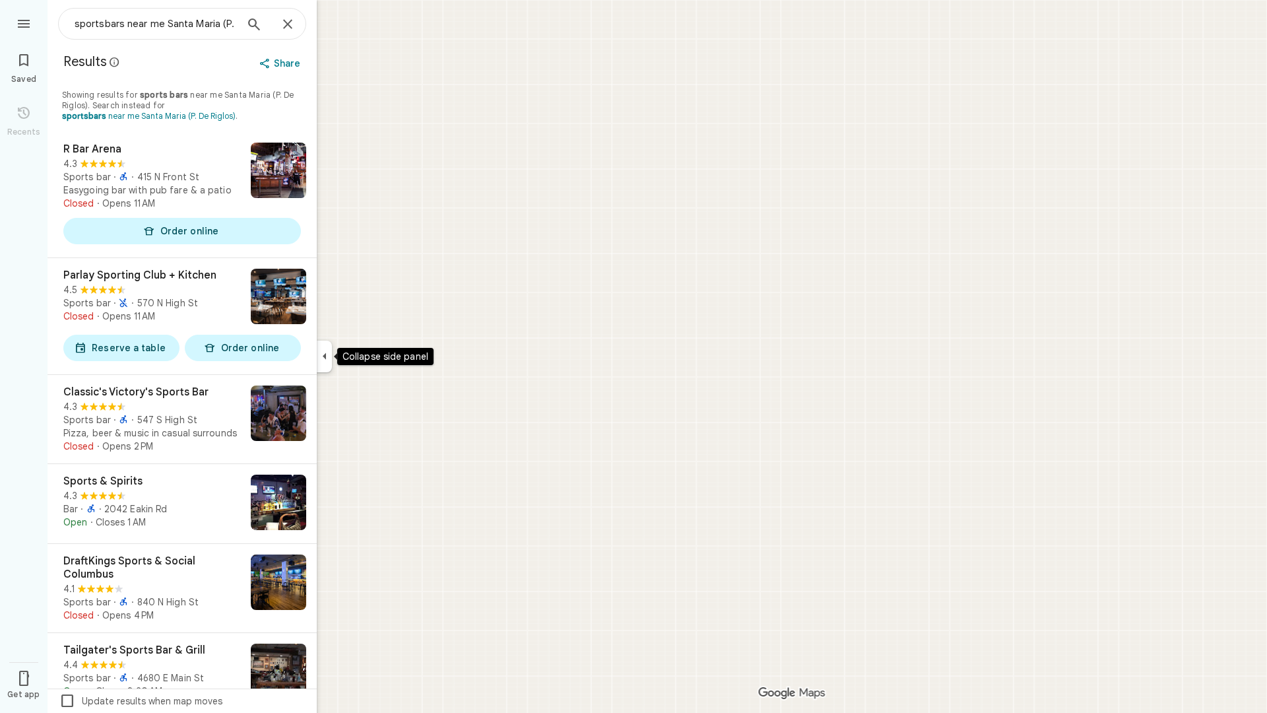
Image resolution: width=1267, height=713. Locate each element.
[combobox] (155, 24)
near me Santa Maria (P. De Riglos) (149, 116)
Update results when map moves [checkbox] (140, 701)
